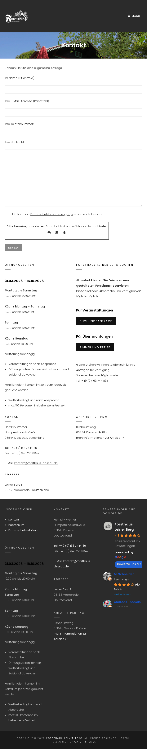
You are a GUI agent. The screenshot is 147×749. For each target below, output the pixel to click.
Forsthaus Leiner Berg (64, 738)
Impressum (16, 525)
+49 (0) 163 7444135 (94, 381)
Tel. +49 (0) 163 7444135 (21, 448)
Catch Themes (85, 741)
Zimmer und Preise (95, 347)
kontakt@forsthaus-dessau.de (36, 463)
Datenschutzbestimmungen (50, 214)
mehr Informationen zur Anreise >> (100, 438)
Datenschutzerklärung (23, 530)
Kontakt (13, 519)
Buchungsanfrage (96, 321)
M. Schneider (124, 574)
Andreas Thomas (127, 602)
